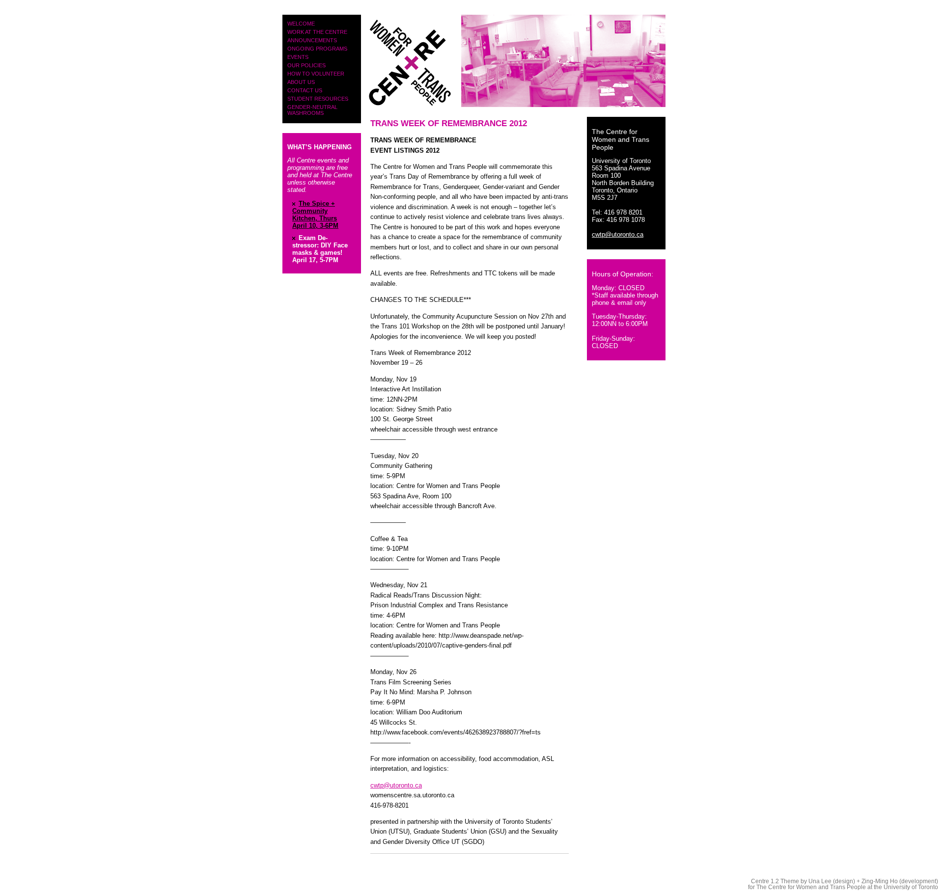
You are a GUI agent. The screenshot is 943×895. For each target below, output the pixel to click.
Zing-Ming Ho (879, 881)
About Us (301, 82)
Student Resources (317, 99)
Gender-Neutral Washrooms (312, 110)
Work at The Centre (317, 32)
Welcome (301, 24)
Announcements (312, 40)
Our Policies (306, 65)
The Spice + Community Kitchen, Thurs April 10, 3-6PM (315, 214)
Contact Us (304, 90)
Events (297, 57)
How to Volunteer (315, 74)
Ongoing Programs (317, 49)
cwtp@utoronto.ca (396, 785)
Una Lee (820, 881)
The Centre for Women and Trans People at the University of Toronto (847, 887)
